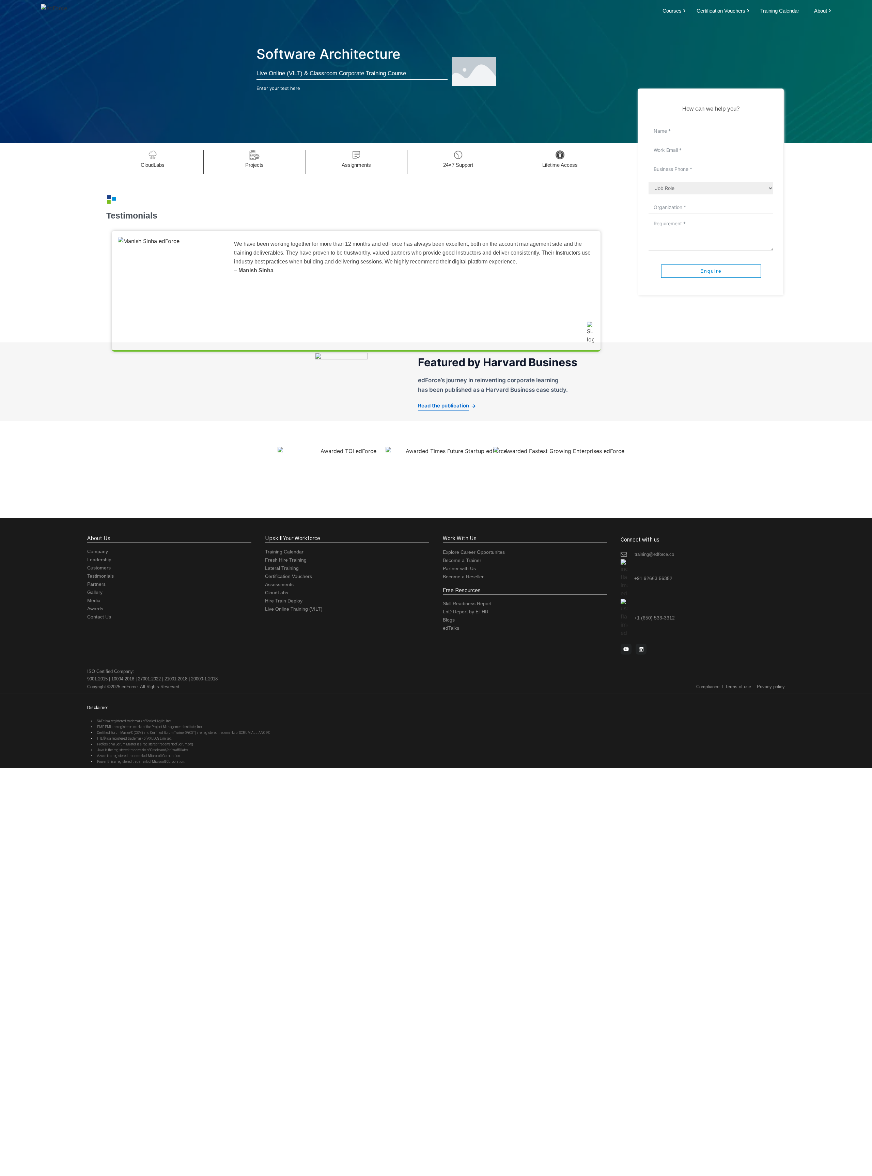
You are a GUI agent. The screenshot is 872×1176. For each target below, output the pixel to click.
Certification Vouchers (721, 11)
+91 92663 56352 (653, 578)
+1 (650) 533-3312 (654, 618)
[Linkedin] (641, 649)
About (820, 11)
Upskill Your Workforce (292, 538)
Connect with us (640, 540)
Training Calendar (779, 11)
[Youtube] (626, 649)
